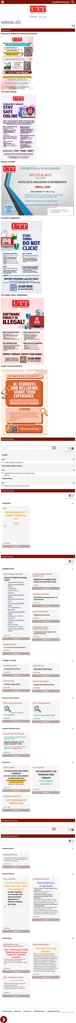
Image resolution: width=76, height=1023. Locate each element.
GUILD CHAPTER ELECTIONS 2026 (13, 733)
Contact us (27, 1011)
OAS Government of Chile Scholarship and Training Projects (13, 945)
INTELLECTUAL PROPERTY (41, 681)
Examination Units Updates (10, 820)
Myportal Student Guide (10, 854)
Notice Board (6, 30)
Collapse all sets (69, 451)
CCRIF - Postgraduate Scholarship (13, 977)
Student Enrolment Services (10, 836)
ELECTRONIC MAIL (38, 665)
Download (18, 546)
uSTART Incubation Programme (13, 462)
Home (40, 17)
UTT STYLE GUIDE (38, 767)
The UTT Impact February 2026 (12, 703)
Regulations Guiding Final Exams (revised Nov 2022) (42, 575)
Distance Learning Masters (41, 944)
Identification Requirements (41, 594)
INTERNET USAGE (8, 681)
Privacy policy (7, 1011)
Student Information (8, 556)
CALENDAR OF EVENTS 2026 (12, 796)
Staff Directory (39, 1011)
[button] (54, 447)
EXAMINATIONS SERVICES (41, 611)
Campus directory (53, 1011)
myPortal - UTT (11, 22)
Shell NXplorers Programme (41, 879)
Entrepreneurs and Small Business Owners (16, 486)
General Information (8, 439)
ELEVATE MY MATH (9, 767)
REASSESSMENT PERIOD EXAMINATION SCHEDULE (41, 628)
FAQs (4, 508)
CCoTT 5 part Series (9, 879)
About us (17, 1011)
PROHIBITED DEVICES (9, 644)
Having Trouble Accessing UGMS (13, 574)
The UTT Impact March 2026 (41, 703)
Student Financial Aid (8, 491)
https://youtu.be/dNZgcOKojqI (16, 630)
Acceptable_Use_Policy (10, 665)
